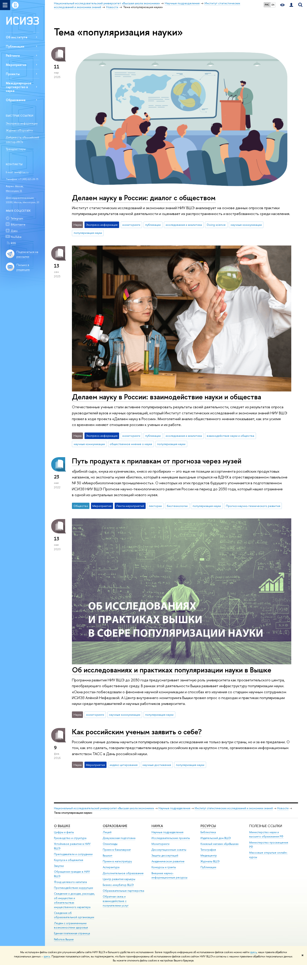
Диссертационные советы (168, 850)
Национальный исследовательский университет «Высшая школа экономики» (104, 808)
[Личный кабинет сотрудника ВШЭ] (291, 5)
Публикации (15, 46)
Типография (208, 850)
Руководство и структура (70, 838)
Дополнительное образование (123, 873)
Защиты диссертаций (164, 855)
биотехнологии (177, 506)
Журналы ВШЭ (210, 861)
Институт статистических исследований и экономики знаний (234, 808)
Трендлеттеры (16, 149)
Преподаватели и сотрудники (73, 854)
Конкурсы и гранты (163, 867)
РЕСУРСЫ (208, 826)
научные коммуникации (246, 225)
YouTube (16, 237)
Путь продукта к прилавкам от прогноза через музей (156, 461)
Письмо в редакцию (23, 267)
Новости (283, 808)
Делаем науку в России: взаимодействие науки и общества (166, 397)
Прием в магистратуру (117, 861)
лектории (155, 506)
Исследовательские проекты (170, 838)
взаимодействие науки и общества (230, 436)
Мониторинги (160, 844)
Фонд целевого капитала (70, 882)
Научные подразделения (174, 808)
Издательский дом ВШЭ (215, 838)
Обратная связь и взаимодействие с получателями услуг (116, 901)
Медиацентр (208, 855)
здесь (253, 952)
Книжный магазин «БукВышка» (219, 844)
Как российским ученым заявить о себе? (137, 732)
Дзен (14, 231)
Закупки (59, 866)
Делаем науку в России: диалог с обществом (144, 197)
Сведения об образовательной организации (74, 915)
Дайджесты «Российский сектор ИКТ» (22, 139)
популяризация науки (88, 233)
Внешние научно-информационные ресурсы (169, 875)
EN (272, 4)
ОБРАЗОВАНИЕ (115, 826)
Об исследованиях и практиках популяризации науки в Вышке (171, 670)
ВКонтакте (18, 224)
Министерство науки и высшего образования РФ (266, 834)
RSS (13, 243)
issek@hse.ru (21, 172)
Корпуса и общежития (68, 860)
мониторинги (131, 225)
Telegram (17, 218)
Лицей (107, 832)
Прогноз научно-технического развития (253, 506)
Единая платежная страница (72, 933)
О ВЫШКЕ (62, 826)
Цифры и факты (64, 832)
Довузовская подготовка (119, 838)
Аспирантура (111, 867)
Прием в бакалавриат (117, 850)
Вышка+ (108, 855)
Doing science (216, 225)
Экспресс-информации (22, 123)
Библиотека (208, 832)
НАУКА (157, 826)
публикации (153, 225)
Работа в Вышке (64, 939)
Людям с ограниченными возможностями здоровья (71, 925)
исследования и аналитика (184, 225)
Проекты (13, 74)
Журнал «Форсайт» (19, 130)
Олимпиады (110, 844)
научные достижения (156, 765)
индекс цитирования (124, 765)
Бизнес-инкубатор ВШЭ (118, 885)
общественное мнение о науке (131, 444)
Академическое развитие (168, 861)
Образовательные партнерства (123, 891)
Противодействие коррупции (73, 888)
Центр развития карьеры (119, 879)
